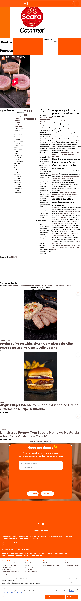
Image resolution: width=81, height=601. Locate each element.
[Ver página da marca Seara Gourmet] (32, 20)
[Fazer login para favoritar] (78, 293)
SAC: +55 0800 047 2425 (51, 565)
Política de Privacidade (17, 593)
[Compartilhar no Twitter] (14, 257)
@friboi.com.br (16, 543)
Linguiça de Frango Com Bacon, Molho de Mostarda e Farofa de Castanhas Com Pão (39, 434)
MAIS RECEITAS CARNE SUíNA (40, 442)
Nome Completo (30, 463)
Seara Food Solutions (9, 565)
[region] (40, 593)
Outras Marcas (30, 563)
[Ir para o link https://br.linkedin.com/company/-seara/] (49, 524)
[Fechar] (78, 589)
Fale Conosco (47, 563)
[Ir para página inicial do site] (40, 518)
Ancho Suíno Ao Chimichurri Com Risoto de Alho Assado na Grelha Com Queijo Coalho (36, 346)
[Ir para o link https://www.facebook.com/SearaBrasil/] (32, 524)
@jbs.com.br (6, 543)
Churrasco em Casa (25, 285)
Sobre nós (28, 569)
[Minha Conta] (77, 3)
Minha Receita (6, 569)
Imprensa (28, 565)
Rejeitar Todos (72, 597)
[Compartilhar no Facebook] (12, 257)
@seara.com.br (16, 545)
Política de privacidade (72, 565)
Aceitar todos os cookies (54, 597)
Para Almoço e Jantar (49, 285)
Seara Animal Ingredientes (10, 572)
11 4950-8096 (25, 549)
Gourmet (37, 285)
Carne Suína (12, 285)
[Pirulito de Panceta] (17, 4)
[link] (40, 321)
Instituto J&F (29, 567)
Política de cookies (71, 563)
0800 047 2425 (9, 549)
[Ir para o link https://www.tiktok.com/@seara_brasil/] (38, 524)
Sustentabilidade (31, 572)
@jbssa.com (6, 545)
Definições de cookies (10, 597)
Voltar (34, 494)
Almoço (3, 429)
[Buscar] (71, 3)
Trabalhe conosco (40, 530)
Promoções (5, 574)
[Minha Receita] (5, 4)
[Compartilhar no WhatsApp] (16, 257)
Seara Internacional (8, 563)
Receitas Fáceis (64, 285)
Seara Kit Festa (7, 567)
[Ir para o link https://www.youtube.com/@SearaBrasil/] (43, 524)
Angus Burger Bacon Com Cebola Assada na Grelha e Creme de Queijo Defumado (39, 407)
